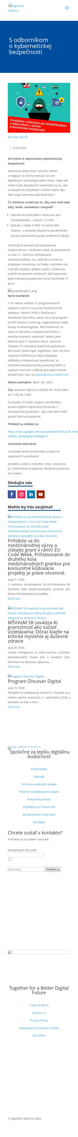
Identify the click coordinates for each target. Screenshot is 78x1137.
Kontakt (39, 777)
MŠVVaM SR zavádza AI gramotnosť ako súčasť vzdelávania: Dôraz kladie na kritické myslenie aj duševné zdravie (38, 631)
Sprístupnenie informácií (39, 814)
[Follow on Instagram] (21, 494)
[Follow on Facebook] (12, 494)
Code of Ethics (39, 1005)
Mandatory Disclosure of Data (39, 1028)
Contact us (39, 1013)
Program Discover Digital (34, 681)
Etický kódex (39, 769)
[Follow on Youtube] (41, 494)
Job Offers (39, 1035)
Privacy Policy (39, 1020)
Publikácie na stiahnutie (39, 807)
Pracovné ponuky (39, 799)
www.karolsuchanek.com (51, 374)
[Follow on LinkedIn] (31, 494)
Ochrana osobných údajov (39, 784)
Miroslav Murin (18, 137)
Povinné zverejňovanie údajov (39, 792)
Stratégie (39, 822)
